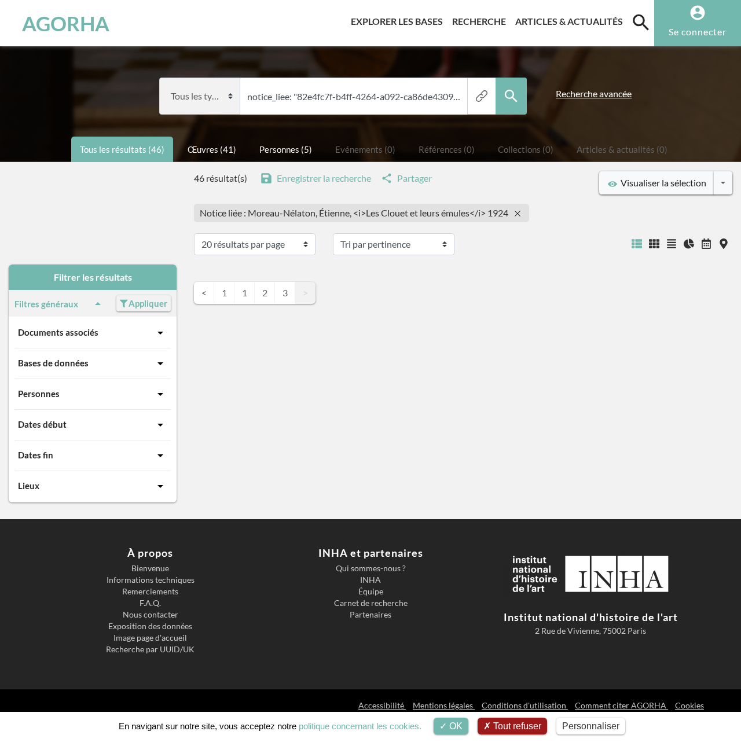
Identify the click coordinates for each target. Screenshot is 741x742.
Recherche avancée (594, 93)
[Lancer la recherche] (511, 96)
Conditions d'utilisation (525, 705)
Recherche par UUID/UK (150, 649)
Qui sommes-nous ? (371, 568)
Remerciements (150, 591)
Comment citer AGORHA (621, 705)
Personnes (39, 393)
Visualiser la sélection (661, 182)
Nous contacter (150, 615)
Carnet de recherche (371, 603)
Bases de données (53, 363)
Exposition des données (150, 626)
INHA (370, 580)
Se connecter (698, 31)
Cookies (689, 705)
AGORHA (65, 23)
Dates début (42, 424)
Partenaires (370, 615)
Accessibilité (382, 705)
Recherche (481, 21)
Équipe (370, 591)
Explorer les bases (399, 21)
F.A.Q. (150, 603)
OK (455, 726)
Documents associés (58, 332)
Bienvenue (150, 568)
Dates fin (35, 455)
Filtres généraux (46, 304)
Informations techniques (151, 580)
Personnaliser (590, 726)
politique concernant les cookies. (360, 726)
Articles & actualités (571, 21)
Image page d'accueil (150, 638)
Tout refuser (516, 726)
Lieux (28, 485)
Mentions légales (444, 705)
